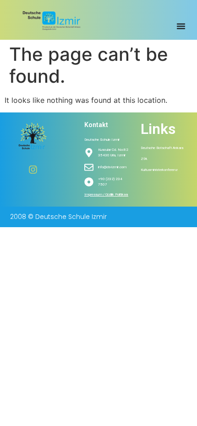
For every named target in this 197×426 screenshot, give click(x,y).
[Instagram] (33, 169)
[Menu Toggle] (181, 26)
